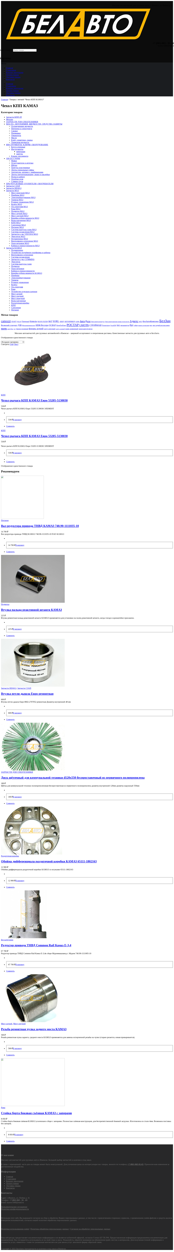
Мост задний (16, 294)
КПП (13, 305)
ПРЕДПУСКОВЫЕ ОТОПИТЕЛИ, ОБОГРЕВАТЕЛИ (29, 184)
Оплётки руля (17, 179)
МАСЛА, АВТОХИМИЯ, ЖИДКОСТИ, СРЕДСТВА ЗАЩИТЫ (34, 124)
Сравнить (10, 426)
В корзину (17, 420)
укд (15, 329)
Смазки (14, 131)
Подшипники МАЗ (19, 239)
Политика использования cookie (15, 1229)
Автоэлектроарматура (98, 321)
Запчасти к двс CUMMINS (22, 259)
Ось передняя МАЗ (19, 207)
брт (131, 325)
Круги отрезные (18, 147)
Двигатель (15, 262)
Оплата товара (12, 75)
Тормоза (14, 280)
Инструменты (17, 149)
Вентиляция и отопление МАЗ (24, 241)
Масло (14, 138)
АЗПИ (77, 321)
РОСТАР (73, 325)
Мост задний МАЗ (19, 213)
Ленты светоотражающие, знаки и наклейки (30, 174)
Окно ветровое (17, 269)
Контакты (10, 79)
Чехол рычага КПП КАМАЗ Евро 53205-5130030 (34, 400)
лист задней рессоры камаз (161, 325)
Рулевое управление (20, 282)
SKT (50, 321)
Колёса (14, 285)
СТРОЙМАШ (95, 325)
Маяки (14, 161)
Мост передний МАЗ (20, 193)
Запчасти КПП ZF (14, 117)
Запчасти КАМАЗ (14, 248)
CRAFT (14, 321)
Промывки (16, 133)
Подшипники (17, 250)
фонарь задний (36, 328)
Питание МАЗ (17, 227)
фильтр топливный (22, 329)
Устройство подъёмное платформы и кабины (30, 252)
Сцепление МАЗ (18, 225)
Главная (9, 68)
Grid (12, 344)
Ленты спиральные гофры (22, 170)
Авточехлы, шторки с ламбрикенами (27, 172)
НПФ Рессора (42, 325)
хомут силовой (60, 329)
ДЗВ (20, 325)
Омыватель (16, 135)
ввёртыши (20, 151)
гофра (136, 325)
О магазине (11, 70)
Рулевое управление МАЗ (22, 202)
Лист (16, 344)
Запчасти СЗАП (13, 186)
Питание (15, 310)
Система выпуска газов (21, 264)
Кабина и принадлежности (23, 271)
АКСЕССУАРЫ (13, 158)
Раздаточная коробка (20, 303)
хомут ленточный (49, 329)
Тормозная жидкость (20, 142)
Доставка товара (13, 77)
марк (4, 328)
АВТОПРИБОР (69, 321)
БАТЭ (140, 321)
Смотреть (5, 344)
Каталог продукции (14, 72)
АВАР (62, 321)
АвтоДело (85, 321)
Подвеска (15, 266)
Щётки (14, 165)
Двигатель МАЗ (18, 236)
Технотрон (106, 325)
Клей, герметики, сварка (22, 140)
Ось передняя (17, 287)
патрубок (10, 329)
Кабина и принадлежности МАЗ (25, 246)
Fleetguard (25, 321)
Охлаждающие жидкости (22, 126)
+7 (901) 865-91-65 (135, 1164)
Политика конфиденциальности (15, 1209)
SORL (56, 321)
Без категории (7, 940)
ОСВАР (52, 325)
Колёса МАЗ (16, 204)
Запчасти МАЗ (12, 190)
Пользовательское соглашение (14, 1207)
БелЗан (165, 321)
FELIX (19, 321)
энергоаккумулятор (85, 329)
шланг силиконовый (71, 329)
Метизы (9, 119)
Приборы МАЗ (17, 195)
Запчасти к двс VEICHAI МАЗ (24, 234)
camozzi (6, 321)
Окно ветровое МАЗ (20, 243)
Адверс (134, 321)
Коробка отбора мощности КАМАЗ (26, 273)
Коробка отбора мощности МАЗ (25, 218)
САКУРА (84, 325)
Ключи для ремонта (19, 156)
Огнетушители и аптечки (22, 163)
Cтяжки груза (17, 181)
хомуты (19, 154)
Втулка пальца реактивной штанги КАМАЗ (31, 609)
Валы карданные (18, 301)
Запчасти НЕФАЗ (13, 188)
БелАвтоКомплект (151, 321)
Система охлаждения (20, 257)
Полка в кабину (18, 177)
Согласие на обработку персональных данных (90, 1229)
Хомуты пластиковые (20, 168)
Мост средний (17, 296)
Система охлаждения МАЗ (22, 232)
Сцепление (16, 308)
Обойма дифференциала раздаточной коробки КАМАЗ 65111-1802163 (49, 861)
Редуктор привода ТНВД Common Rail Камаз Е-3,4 (36, 945)
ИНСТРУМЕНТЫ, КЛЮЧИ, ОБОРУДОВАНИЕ (27, 145)
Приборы (15, 275)
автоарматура (125, 325)
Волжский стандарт (9, 325)
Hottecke (33, 321)
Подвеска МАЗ (17, 211)
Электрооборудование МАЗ (23, 197)
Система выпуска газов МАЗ (23, 229)
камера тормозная (143, 325)
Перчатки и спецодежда (21, 129)
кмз (151, 325)
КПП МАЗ (16, 223)
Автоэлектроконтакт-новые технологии (117, 321)
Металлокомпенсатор (28, 325)
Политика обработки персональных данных (49, 1229)
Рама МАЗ (15, 209)
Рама (13, 289)
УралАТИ (113, 325)
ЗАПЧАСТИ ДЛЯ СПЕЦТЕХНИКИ (22, 122)
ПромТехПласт (61, 325)
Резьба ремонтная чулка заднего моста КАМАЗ (33, 1029)
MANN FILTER (43, 321)
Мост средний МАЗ (19, 216)
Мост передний (18, 298)
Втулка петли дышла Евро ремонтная (27, 693)
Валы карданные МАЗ (21, 220)
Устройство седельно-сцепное (24, 291)
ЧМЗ (118, 325)
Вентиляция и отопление (22, 255)
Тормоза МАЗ (17, 200)
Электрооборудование (21, 278)
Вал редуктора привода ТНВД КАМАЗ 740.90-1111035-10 (40, 526)
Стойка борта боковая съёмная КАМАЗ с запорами (36, 1113)
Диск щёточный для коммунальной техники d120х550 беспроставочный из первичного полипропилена (73, 777)
